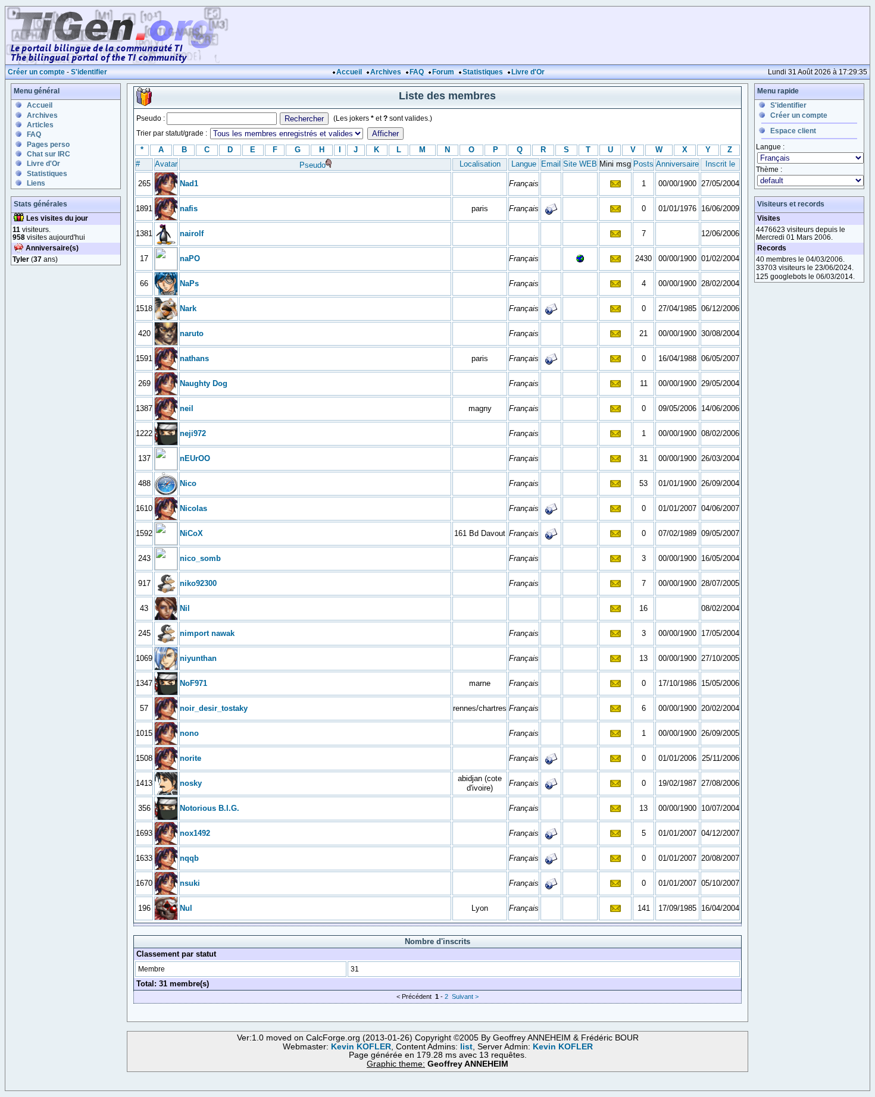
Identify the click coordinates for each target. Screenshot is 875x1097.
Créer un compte (36, 72)
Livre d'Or (528, 72)
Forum (443, 72)
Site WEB (580, 163)
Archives (385, 72)
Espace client (793, 131)
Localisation (480, 163)
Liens (36, 183)
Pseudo (312, 165)
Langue (523, 163)
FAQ (417, 72)
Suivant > (465, 996)
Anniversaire (677, 163)
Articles (40, 125)
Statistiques (482, 72)
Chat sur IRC (48, 154)
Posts (643, 163)
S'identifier (89, 72)
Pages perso (48, 144)
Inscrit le (720, 163)
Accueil (349, 72)
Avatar (166, 163)
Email (551, 163)
